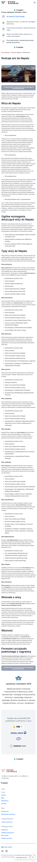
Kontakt (3, 803)
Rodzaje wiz (5, 811)
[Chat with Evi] (32, 857)
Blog (2, 798)
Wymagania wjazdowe (8, 814)
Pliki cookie (4, 835)
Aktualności (5, 800)
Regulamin (4, 829)
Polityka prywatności (7, 832)
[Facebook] (2, 851)
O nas (3, 792)
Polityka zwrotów (6, 838)
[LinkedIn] (7, 851)
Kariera (3, 795)
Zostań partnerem (6, 822)
